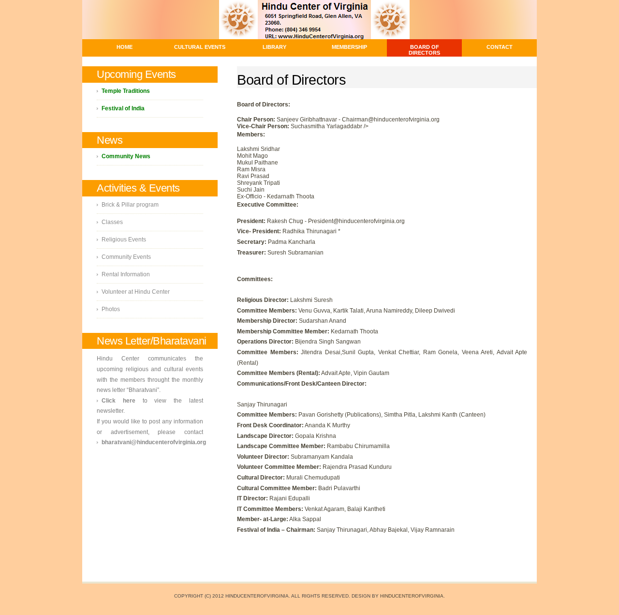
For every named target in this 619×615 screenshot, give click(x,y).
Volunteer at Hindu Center (136, 291)
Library (274, 47)
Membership (349, 47)
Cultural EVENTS (199, 47)
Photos (111, 309)
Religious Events (124, 239)
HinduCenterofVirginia (411, 596)
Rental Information (126, 274)
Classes (112, 222)
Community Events (126, 257)
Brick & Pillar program (130, 204)
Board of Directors (424, 50)
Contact (499, 47)
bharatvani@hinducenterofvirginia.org (154, 442)
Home (125, 47)
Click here (118, 400)
